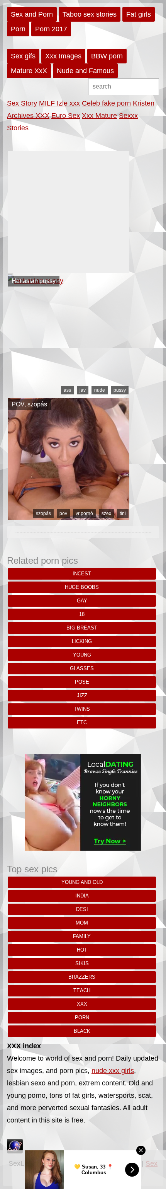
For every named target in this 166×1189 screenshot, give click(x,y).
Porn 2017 (51, 29)
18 (82, 614)
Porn (18, 29)
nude (99, 390)
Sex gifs (23, 56)
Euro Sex (65, 115)
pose (82, 682)
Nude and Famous (85, 71)
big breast (81, 628)
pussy (119, 390)
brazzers (81, 977)
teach (81, 990)
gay (82, 601)
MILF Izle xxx (59, 103)
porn (82, 1017)
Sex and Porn (32, 14)
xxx (82, 1004)
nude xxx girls (112, 1071)
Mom (82, 923)
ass (67, 390)
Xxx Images (63, 56)
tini (123, 513)
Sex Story (22, 103)
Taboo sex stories (90, 14)
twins (82, 709)
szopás (43, 513)
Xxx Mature (99, 115)
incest (82, 574)
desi (82, 909)
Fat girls (138, 14)
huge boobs (82, 587)
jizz (82, 695)
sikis (82, 963)
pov (63, 513)
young (82, 655)
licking (82, 641)
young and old (82, 882)
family (82, 936)
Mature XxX (29, 71)
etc (82, 722)
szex (106, 513)
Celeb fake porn (106, 103)
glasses (82, 668)
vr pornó (84, 513)
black (82, 1031)
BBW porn (107, 56)
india (82, 896)
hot (82, 950)
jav (83, 390)
